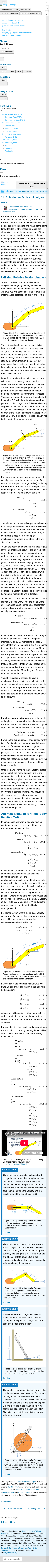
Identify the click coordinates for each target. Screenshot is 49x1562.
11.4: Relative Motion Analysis (25, 1481)
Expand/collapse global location (46, 190)
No (14, 1522)
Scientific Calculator (12, 131)
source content (24, 1492)
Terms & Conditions (19, 1548)
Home (12, 192)
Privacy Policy (6, 1548)
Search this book (6, 44)
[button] (8, 148)
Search (5, 1559)
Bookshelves (27, 192)
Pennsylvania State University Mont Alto (24, 209)
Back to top (5, 1501)
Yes (6, 1522)
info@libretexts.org (10, 1553)
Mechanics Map (9, 212)
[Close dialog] (1, 172)
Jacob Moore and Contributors (20, 207)
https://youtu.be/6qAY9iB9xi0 (15, 1164)
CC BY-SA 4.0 (13, 1487)
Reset (4, 68)
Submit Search (7, 52)
